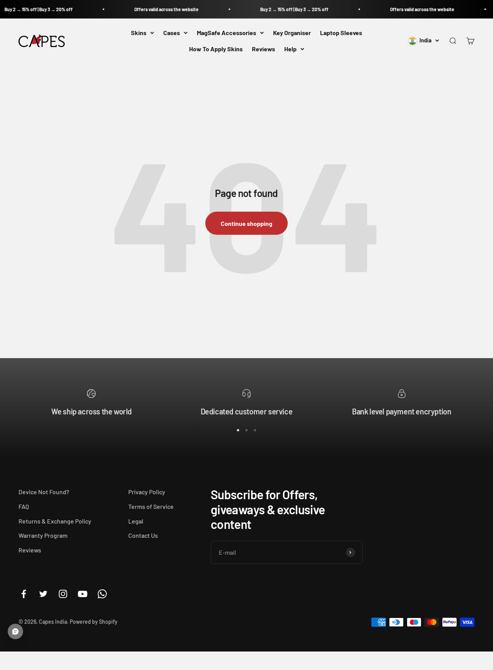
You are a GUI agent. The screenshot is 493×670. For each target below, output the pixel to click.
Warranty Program (42, 535)
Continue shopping (246, 223)
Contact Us (143, 535)
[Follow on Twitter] (43, 594)
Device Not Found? (43, 491)
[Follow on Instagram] (63, 594)
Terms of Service (151, 506)
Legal (135, 521)
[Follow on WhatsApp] (102, 594)
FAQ (23, 506)
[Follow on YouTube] (82, 594)
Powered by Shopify (93, 621)
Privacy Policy (146, 491)
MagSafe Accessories (226, 32)
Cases (171, 32)
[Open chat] (15, 631)
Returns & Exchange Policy (54, 521)
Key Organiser (292, 32)
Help (290, 48)
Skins (138, 32)
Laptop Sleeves (341, 32)
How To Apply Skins (216, 48)
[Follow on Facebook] (23, 594)
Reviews (263, 48)
